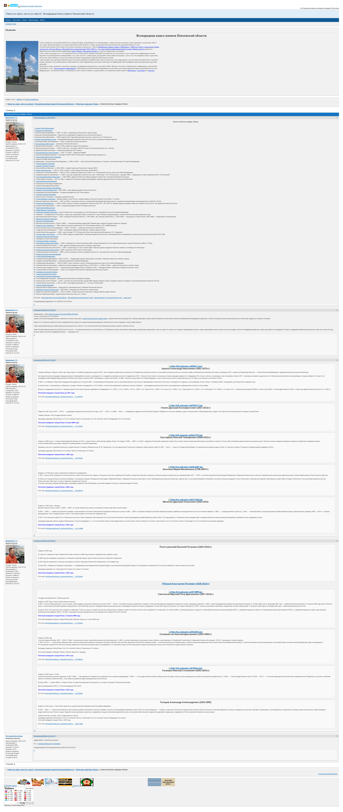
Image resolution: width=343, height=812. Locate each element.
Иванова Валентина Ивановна (46, 181)
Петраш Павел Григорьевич (45, 234)
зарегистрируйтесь (31, 99)
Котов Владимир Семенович (45, 199)
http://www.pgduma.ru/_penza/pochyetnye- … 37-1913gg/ (64, 426)
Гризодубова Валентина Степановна (48, 157)
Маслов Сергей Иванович (45, 221)
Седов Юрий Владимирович (45, 256)
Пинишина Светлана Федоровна (47, 236)
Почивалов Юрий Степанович (46, 241)
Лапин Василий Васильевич (45, 208)
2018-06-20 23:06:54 (48, 541)
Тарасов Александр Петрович (46, 274)
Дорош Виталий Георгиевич (45, 163)
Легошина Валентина (14, 736)
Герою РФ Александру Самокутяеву (95, 318)
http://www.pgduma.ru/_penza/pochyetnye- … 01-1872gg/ (64, 396)
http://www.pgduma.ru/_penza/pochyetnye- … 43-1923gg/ (64, 693)
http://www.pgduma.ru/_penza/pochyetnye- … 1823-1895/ (64, 724)
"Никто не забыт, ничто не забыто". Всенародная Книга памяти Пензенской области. (40, 104)
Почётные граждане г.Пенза (87, 104)
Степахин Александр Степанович (49, 744)
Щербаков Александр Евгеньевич (47, 289)
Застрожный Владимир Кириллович (48, 177)
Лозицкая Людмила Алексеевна (47, 212)
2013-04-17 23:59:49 (48, 310)
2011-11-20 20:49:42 (48, 118)
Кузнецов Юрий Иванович (45, 203)
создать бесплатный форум (327, 774)
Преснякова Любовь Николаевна (47, 243)
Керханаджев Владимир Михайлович (48, 188)
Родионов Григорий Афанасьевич (47, 250)
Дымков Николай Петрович (45, 166)
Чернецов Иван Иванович (45, 285)
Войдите (19, 99)
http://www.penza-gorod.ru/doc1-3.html (80, 297)
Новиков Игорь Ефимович (45, 225)
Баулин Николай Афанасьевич (45, 139)
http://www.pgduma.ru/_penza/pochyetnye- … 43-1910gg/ (64, 576)
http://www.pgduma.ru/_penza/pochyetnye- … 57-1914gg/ (64, 623)
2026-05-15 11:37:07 (48, 736)
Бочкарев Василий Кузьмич (44, 144)
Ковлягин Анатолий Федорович (46, 190)
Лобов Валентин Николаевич (46, 210)
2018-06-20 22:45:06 (48, 360)
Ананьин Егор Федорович (44, 130)
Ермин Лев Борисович (43, 170)
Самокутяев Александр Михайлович (48, 254)
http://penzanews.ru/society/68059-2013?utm (63, 314)
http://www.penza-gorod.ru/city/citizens (54, 297)
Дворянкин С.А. (12, 118)
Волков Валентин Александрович (47, 152)
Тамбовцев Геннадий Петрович (46, 272)
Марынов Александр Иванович (46, 219)
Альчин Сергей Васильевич (44, 128)
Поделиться (38, 118)
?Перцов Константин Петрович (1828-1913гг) (185, 584)
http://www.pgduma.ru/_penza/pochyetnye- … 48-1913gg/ (64, 458)
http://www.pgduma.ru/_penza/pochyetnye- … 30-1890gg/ (64, 659)
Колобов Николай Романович (46, 194)
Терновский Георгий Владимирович (48, 276)
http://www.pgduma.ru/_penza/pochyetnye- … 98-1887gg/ (64, 490)
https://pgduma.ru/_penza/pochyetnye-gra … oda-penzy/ (112, 297)
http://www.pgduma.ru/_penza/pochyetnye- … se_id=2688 (64, 528)
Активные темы (11, 24)
